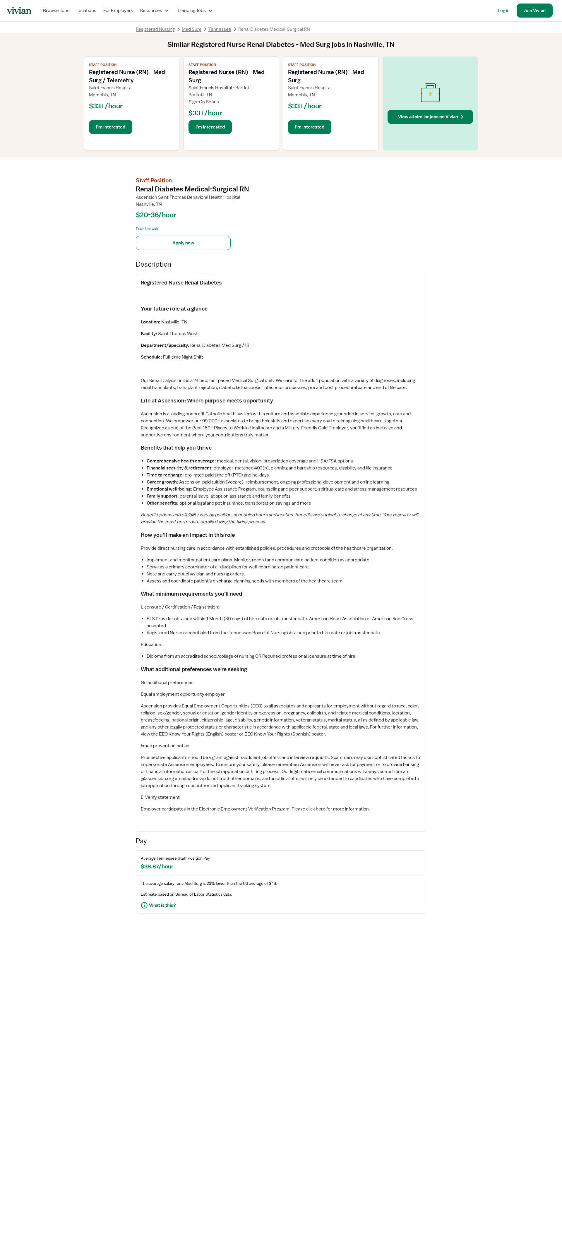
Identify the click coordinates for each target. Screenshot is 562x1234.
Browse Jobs (56, 10)
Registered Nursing (155, 29)
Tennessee (219, 29)
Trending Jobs (191, 10)
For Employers (118, 10)
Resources (151, 10)
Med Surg (191, 29)
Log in (504, 10)
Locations (86, 10)
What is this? (162, 905)
